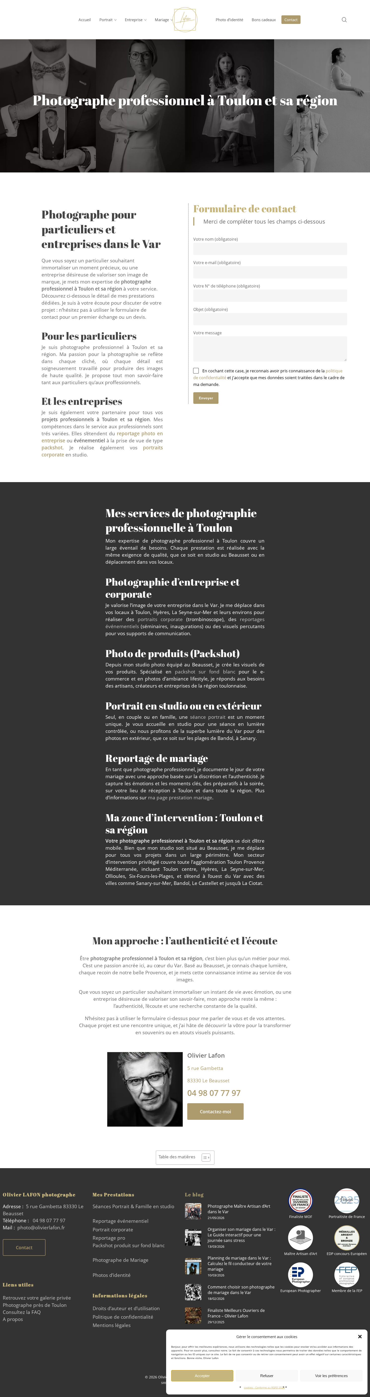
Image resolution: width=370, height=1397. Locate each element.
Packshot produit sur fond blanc (129, 1245)
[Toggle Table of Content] (203, 1157)
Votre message (207, 333)
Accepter (202, 1376)
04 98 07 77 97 (49, 1220)
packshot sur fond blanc (205, 671)
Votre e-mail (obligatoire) (217, 262)
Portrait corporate (113, 1229)
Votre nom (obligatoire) (215, 239)
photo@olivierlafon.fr (41, 1227)
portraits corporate (160, 619)
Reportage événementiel (121, 1221)
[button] (359, 1336)
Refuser (266, 1376)
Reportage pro (109, 1238)
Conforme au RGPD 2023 (270, 1387)
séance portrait (208, 717)
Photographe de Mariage (121, 1260)
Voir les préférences (331, 1376)
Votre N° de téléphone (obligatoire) (226, 286)
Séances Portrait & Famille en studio (133, 1206)
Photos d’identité (112, 1275)
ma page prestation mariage (180, 797)
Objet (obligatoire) (210, 309)
